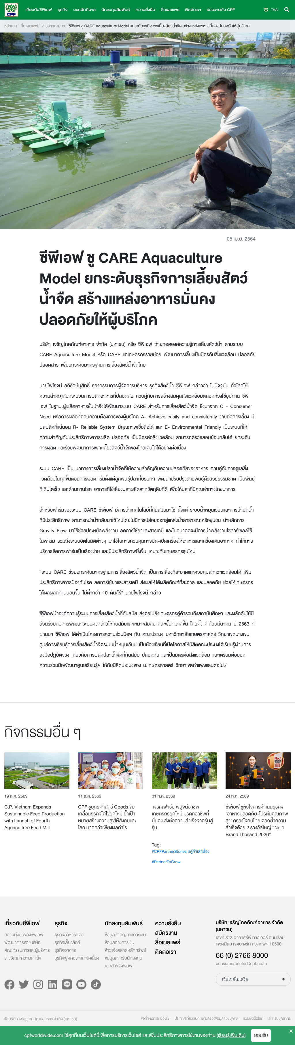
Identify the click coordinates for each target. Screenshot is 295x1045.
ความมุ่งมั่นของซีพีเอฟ (23, 935)
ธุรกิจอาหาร (65, 950)
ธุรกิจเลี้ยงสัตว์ (67, 943)
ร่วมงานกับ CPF (221, 10)
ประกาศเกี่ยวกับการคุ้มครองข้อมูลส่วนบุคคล (206, 1018)
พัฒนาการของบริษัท (22, 943)
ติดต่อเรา (193, 10)
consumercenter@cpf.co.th (241, 963)
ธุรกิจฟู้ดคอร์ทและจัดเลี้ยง (76, 958)
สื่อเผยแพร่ (29, 26)
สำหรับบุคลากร (279, 1018)
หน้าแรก (10, 26)
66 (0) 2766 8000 (242, 955)
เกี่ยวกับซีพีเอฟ (21, 923)
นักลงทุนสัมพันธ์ (124, 923)
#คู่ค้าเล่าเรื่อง (198, 851)
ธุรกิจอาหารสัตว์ (68, 935)
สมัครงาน (166, 933)
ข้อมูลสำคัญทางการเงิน (125, 935)
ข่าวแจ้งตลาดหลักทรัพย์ (125, 950)
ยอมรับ (261, 1035)
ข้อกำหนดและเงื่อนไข (155, 1018)
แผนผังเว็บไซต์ (253, 1018)
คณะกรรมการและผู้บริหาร (27, 950)
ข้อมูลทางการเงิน (119, 943)
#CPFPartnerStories (169, 851)
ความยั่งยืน (145, 10)
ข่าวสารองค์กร (53, 26)
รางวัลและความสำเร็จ (22, 958)
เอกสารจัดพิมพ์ (118, 966)
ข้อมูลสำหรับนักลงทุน (123, 958)
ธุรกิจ (60, 923)
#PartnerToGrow (166, 862)
